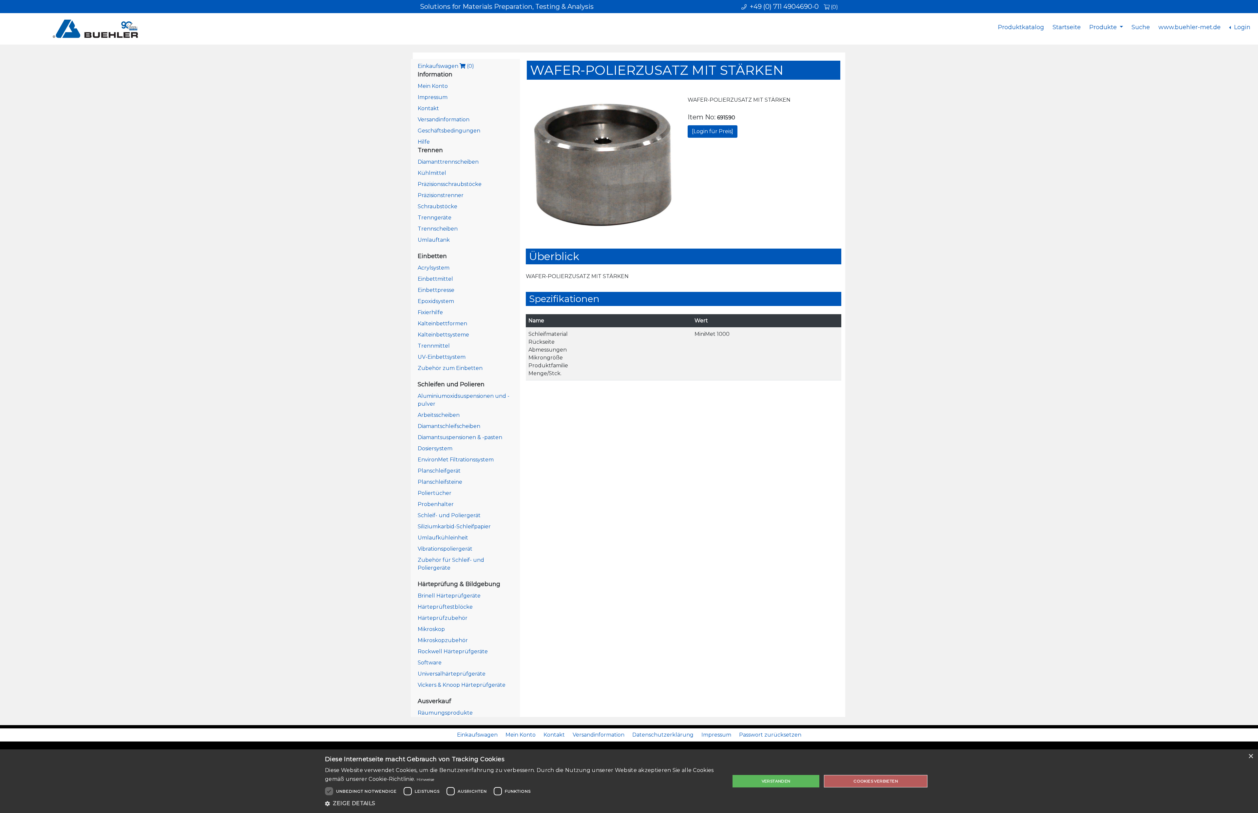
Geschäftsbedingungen (449, 131)
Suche (1141, 27)
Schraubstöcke (437, 206)
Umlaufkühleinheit (443, 538)
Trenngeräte (434, 217)
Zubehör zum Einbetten (450, 368)
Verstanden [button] (776, 781)
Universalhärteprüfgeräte (452, 674)
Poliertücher (434, 493)
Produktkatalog (1021, 27)
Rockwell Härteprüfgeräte (453, 651)
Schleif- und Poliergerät (449, 515)
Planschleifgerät (439, 471)
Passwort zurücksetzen (770, 735)
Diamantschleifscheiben (449, 426)
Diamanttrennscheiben (448, 162)
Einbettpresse (436, 290)
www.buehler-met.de (1189, 27)
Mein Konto (433, 86)
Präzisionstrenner (441, 195)
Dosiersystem (435, 448)
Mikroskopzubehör (443, 640)
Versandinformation (443, 119)
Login (1241, 27)
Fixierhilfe (430, 312)
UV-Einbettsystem (442, 357)
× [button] (1250, 756)
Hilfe (424, 142)
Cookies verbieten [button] (875, 781)
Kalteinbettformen (442, 323)
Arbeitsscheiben (439, 415)
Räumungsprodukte (445, 713)
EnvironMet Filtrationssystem (456, 460)
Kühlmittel (432, 173)
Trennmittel (434, 346)
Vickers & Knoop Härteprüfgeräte (461, 685)
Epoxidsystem (436, 301)
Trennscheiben (438, 229)
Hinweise (425, 779)
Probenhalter (436, 504)
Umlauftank (434, 240)
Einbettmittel (435, 279)
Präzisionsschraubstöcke (450, 184)
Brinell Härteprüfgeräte (449, 596)
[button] (521, 803)
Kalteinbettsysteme (443, 335)
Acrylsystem (433, 268)
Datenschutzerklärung (663, 735)
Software (430, 663)
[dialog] (629, 781)
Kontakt (428, 108)
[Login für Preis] (712, 131)
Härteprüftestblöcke (445, 607)
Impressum (433, 97)
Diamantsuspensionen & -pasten (460, 437)
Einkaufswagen (446, 66)
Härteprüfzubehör (442, 618)
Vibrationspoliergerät (445, 549)
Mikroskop (431, 629)
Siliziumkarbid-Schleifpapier (454, 526)
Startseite (1067, 27)
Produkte (1103, 27)
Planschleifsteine (440, 482)
